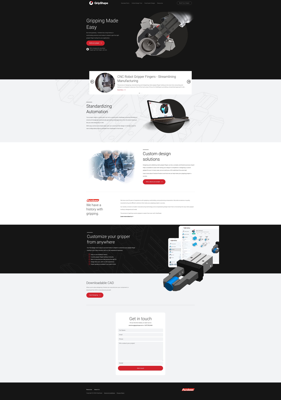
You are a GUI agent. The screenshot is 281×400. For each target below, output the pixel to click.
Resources (160, 3)
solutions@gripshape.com (136, 325)
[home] (98, 3)
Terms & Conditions (109, 393)
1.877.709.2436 (148, 325)
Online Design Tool (137, 3)
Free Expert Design (149, 3)
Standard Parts (125, 3)
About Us (97, 390)
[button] (91, 82)
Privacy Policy (120, 393)
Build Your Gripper (184, 3)
